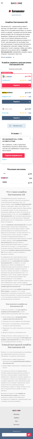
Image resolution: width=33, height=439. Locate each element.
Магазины (16, 414)
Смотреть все (17, 126)
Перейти (16, 85)
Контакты (16, 424)
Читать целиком (6, 57)
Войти (4, 159)
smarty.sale (5, 113)
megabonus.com (6, 96)
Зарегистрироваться (13, 155)
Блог (16, 421)
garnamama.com (16, 15)
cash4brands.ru (6, 80)
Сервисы (16, 418)
